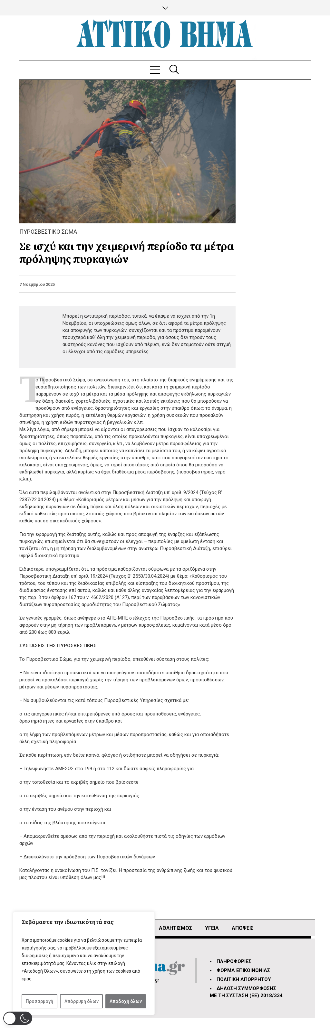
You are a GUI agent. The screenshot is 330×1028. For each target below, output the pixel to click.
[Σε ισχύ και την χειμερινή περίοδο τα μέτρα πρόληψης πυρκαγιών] (127, 151)
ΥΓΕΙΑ (212, 928)
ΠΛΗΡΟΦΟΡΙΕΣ (234, 961)
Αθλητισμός (175, 928)
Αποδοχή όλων (126, 1001)
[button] (17, 1018)
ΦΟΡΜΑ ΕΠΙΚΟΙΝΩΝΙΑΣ (243, 970)
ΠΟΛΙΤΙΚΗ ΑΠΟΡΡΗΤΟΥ (244, 979)
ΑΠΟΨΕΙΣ (243, 928)
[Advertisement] (283, 176)
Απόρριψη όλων (81, 1001)
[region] (84, 963)
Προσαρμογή (39, 1001)
